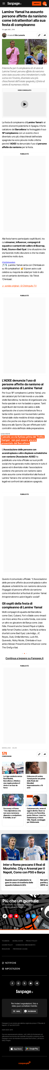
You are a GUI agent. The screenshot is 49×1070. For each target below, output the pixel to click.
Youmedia (5, 941)
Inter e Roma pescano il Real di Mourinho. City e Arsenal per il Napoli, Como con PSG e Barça (24, 868)
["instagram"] (10, 916)
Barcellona (6, 748)
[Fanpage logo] (14, 3)
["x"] (22, 916)
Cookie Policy (7, 945)
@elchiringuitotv (8, 262)
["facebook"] (28, 916)
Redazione (6, 949)
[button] (44, 35)
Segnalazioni (17, 941)
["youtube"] (16, 916)
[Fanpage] (24, 992)
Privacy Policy (31, 941)
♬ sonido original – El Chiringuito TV (19, 285)
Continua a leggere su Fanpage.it (24, 658)
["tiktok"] (5, 916)
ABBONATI (37, 3)
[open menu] (3, 4)
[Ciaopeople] (24, 1063)
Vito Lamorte (19, 35)
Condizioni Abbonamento (25, 945)
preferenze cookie (20, 949)
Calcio (14, 748)
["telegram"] (33, 916)
